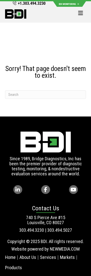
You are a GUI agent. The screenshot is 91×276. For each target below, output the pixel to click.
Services (48, 257)
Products (13, 267)
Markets (67, 257)
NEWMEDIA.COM (65, 249)
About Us (27, 257)
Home (10, 257)
